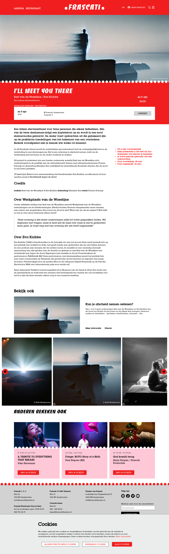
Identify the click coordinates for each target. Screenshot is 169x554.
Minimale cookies (95, 544)
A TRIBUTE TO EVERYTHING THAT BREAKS (35, 458)
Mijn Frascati (138, 7)
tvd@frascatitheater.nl (95, 500)
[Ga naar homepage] (84, 7)
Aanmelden (130, 514)
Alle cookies (122, 544)
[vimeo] (133, 496)
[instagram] (123, 496)
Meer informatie (123, 536)
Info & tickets (28, 472)
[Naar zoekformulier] (149, 7)
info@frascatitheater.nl (24, 500)
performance (40, 106)
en (123, 7)
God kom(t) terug (123, 456)
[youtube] (138, 496)
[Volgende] (164, 371)
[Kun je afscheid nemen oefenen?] (47, 315)
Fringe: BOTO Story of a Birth (82, 456)
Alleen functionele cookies (60, 544)
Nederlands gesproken (24, 106)
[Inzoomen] (54, 404)
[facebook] (128, 496)
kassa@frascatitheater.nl (61, 512)
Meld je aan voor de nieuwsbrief (137, 503)
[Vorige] (5, 371)
